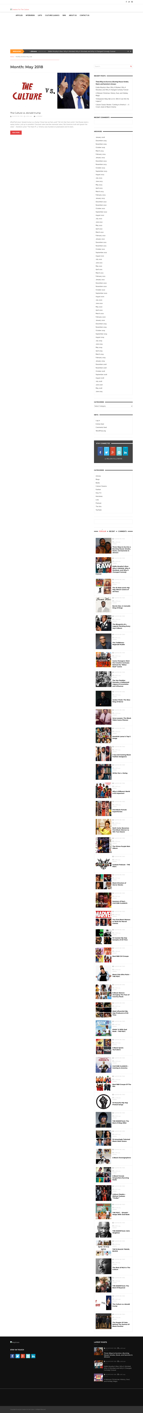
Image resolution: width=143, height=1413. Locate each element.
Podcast (98, 503)
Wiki (64, 15)
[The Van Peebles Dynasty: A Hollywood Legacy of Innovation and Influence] (103, 679)
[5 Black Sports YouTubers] (103, 1046)
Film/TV (98, 493)
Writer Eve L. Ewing (119, 773)
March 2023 (100, 191)
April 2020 (99, 310)
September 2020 (101, 293)
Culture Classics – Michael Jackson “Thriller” (119, 1196)
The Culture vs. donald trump (25, 113)
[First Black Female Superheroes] (103, 808)
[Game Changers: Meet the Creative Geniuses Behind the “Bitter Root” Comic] (103, 660)
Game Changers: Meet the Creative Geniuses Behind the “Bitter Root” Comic (121, 664)
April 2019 (99, 351)
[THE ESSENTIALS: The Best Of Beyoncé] (103, 1284)
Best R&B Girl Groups (120, 956)
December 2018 (101, 364)
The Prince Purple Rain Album (121, 847)
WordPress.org (101, 431)
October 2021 (100, 249)
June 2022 (99, 222)
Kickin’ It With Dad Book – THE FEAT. (119, 1030)
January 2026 (100, 137)
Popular (102, 531)
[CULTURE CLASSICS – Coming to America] (103, 1065)
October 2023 (100, 168)
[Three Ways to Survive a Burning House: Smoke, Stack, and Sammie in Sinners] (103, 546)
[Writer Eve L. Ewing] (103, 772)
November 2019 (101, 327)
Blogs (98, 479)
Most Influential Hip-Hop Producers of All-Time (120, 1013)
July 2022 (99, 218)
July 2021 (99, 259)
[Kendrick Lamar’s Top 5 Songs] (103, 735)
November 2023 (101, 164)
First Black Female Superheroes (119, 811)
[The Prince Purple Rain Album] (103, 845)
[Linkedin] (125, 451)
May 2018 (99, 388)
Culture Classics (52, 15)
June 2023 (99, 181)
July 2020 (99, 300)
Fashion (98, 489)
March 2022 (100, 232)
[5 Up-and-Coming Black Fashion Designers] (103, 753)
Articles (19, 15)
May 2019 (99, 347)
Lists (40, 15)
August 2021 (100, 256)
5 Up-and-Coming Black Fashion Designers (121, 756)
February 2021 (100, 276)
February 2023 (100, 195)
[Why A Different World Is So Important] (103, 790)
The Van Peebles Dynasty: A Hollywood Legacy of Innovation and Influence (120, 683)
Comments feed (101, 427)
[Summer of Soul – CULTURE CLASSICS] (103, 900)
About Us (73, 15)
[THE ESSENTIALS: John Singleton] (103, 1230)
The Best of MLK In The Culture (121, 1268)
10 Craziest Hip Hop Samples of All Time (120, 939)
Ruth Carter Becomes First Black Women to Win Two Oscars (120, 830)
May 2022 (99, 225)
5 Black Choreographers (121, 1158)
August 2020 (100, 296)
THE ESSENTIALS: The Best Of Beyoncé (120, 1287)
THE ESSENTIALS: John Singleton (121, 1232)
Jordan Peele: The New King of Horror (121, 701)
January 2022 (100, 239)
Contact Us (84, 15)
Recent (112, 531)
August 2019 (100, 337)
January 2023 (100, 198)
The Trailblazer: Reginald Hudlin (118, 643)
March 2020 (100, 313)
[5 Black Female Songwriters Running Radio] (103, 1175)
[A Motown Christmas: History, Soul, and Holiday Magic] (98, 1377)
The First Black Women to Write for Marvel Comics (121, 921)
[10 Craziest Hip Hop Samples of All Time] (103, 937)
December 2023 (101, 161)
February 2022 (100, 235)
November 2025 (101, 144)
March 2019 (100, 354)
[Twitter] (106, 451)
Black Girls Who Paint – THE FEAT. (121, 975)
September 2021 (101, 252)
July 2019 (99, 341)
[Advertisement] (71, 33)
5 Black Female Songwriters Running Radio (120, 1178)
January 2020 (100, 320)
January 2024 (100, 157)
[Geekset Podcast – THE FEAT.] (103, 863)
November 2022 (101, 205)
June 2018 (99, 385)
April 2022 (99, 229)
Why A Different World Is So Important (121, 792)
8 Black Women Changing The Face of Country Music (120, 995)
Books (98, 483)
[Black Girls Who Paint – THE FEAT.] (103, 973)
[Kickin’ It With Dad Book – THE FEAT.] (103, 1028)
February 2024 (101, 154)
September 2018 (101, 374)
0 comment (39, 116)
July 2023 (99, 178)
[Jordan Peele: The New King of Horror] (103, 698)
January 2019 (100, 361)
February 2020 (101, 317)
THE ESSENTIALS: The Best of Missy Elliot (120, 1122)
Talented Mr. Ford (17, 116)
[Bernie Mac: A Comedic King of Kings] (103, 605)
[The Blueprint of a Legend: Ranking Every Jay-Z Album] (103, 623)
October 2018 (100, 371)
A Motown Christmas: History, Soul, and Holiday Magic (117, 1380)
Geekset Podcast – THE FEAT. (121, 865)
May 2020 (99, 307)
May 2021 (99, 266)
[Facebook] (100, 451)
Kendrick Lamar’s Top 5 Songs (121, 737)
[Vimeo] (119, 451)
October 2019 (100, 330)
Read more (16, 132)
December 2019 (101, 324)
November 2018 (101, 368)
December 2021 (101, 242)
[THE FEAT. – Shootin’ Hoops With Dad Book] (103, 1211)
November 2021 (101, 246)
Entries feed (100, 424)
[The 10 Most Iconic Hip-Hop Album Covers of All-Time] (103, 586)
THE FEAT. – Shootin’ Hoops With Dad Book (120, 1213)
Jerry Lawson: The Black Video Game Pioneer (121, 719)
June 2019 (99, 344)
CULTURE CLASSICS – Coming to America (120, 1067)
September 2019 (101, 334)
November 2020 (101, 286)
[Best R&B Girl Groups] (103, 955)
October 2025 (100, 147)
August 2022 (100, 215)
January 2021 (100, 279)
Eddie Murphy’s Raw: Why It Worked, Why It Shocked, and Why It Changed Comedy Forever (59, 51)
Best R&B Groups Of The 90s (121, 1085)
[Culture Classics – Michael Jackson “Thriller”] (103, 1193)
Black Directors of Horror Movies (119, 884)
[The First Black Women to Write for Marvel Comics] (103, 918)
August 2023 (100, 174)
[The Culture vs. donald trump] (103, 1303)
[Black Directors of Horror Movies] (103, 882)
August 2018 (100, 378)
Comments (122, 531)
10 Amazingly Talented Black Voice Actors (121, 1140)
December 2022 (101, 202)
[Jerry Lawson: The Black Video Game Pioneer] (103, 717)
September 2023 (101, 171)
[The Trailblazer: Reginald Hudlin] (103, 641)
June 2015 (99, 391)
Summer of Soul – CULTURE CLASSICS (119, 902)
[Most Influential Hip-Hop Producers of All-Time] (103, 1010)
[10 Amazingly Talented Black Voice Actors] (103, 1138)
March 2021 (99, 273)
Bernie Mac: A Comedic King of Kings (121, 607)
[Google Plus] (112, 451)
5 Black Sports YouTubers (117, 1049)
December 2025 (101, 140)
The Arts (98, 506)
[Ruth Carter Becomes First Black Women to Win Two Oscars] (103, 827)
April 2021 (99, 269)
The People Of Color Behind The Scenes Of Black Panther (120, 1324)
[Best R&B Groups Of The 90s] (103, 1083)
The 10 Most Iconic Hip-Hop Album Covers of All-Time (121, 589)
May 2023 (99, 185)
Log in (98, 420)
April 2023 (99, 188)
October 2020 (100, 290)
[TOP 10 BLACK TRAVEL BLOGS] (103, 1248)
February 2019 (100, 357)
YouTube (99, 510)
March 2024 (100, 151)
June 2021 (99, 263)
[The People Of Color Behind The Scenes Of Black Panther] (103, 1321)
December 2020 (101, 283)
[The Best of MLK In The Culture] (103, 1266)
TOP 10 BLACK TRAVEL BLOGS (121, 1250)
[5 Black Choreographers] (103, 1156)
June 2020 (99, 303)
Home (12, 15)
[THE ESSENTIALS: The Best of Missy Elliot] (103, 1120)
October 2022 (100, 208)
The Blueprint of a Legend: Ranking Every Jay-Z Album (121, 626)
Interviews (30, 15)
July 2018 (99, 381)
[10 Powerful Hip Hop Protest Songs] (103, 1101)
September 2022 (101, 212)
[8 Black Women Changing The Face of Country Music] (103, 991)
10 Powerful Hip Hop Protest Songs (120, 1104)
